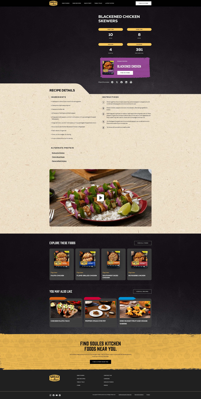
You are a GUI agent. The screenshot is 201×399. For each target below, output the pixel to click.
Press (106, 385)
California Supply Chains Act (125, 394)
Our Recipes (77, 3)
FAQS (78, 385)
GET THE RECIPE (66, 310)
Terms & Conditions (138, 394)
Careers (107, 378)
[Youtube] (57, 395)
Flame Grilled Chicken (59, 161)
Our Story (87, 3)
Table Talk (98, 3)
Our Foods (65, 3)
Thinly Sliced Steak (58, 157)
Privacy (148, 394)
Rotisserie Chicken (58, 153)
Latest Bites (109, 3)
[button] (112, 82)
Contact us (108, 375)
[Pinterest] (60, 395)
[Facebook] (53, 395)
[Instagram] (50, 395)
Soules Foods (109, 382)
